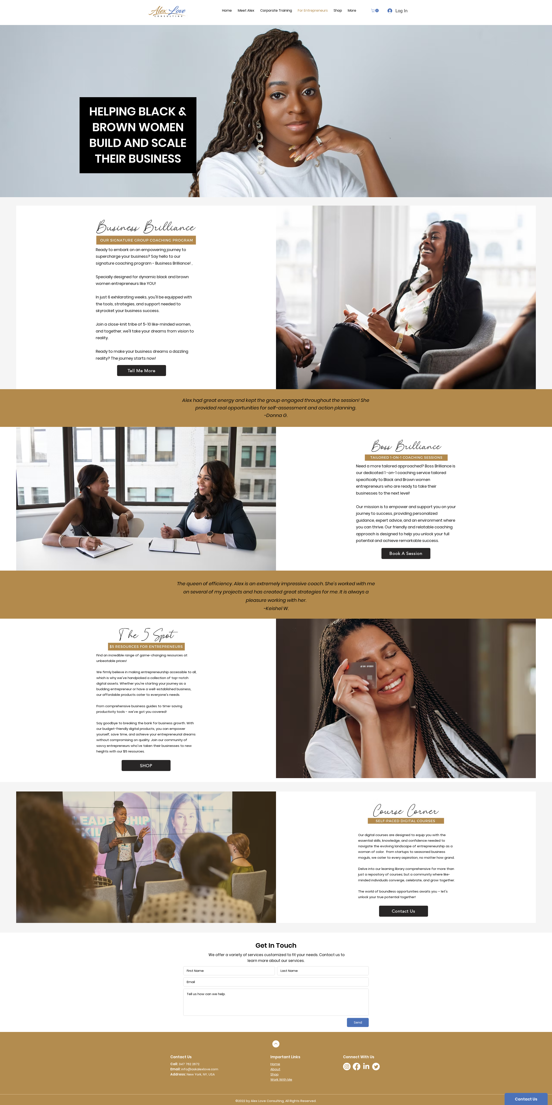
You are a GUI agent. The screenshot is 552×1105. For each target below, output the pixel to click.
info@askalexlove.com (199, 1069)
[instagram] (347, 1066)
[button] (375, 10)
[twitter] (376, 1066)
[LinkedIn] (366, 1066)
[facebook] (356, 1066)
